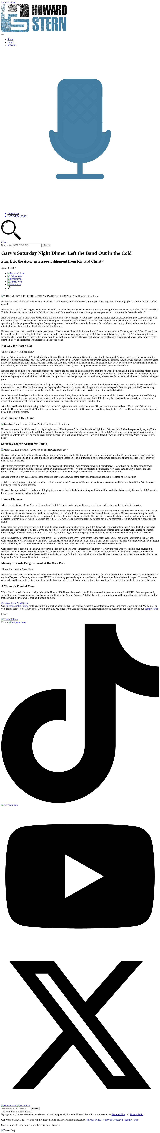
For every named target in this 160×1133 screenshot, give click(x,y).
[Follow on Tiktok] (80, 802)
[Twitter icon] (15, 276)
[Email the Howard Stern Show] (23, 1105)
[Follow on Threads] (9, 1105)
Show (10, 39)
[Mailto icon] (14, 284)
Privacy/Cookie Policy (17, 606)
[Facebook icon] (16, 273)
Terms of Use (151, 608)
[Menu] (2, 34)
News (10, 42)
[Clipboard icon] (9, 288)
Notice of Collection (113, 1119)
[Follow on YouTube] (80, 945)
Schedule (12, 45)
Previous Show (8, 603)
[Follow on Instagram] (17, 622)
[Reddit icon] (14, 279)
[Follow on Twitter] (80, 1102)
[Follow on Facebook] (9, 805)
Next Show (22, 603)
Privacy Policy (137, 1114)
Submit (35, 1108)
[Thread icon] (15, 281)
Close (4, 242)
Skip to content (8, 2)
